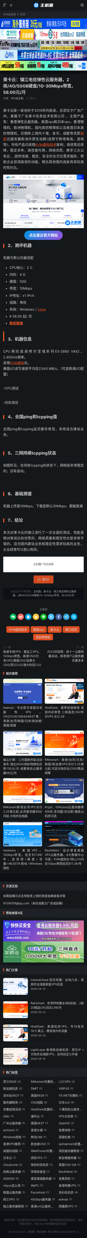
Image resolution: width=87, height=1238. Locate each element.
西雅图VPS (68, 1206)
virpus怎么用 (13, 1185)
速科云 (37, 1116)
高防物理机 (43, 637)
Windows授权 (14, 1137)
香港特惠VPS (69, 1185)
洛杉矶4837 (13, 1095)
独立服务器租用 (15, 1206)
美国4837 (39, 1123)
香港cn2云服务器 (43, 1206)
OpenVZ (66, 1123)
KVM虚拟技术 (45, 144)
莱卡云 (54, 629)
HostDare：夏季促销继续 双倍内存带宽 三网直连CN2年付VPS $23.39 (64, 712)
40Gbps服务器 (43, 1199)
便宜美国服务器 (43, 1178)
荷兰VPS (11, 1199)
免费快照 (67, 1130)
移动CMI (38, 1137)
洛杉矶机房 (68, 1192)
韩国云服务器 (14, 1192)
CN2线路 (39, 1102)
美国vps (38, 629)
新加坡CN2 (40, 1144)
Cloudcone (12, 1164)
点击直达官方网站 (43, 235)
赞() (31, 98)
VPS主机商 (68, 1116)
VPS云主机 (9, 14)
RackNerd (68, 1171)
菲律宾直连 (40, 1171)
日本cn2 (66, 1102)
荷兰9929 (12, 1081)
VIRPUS (66, 1088)
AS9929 (11, 1178)
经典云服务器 (14, 1171)
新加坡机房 (12, 1088)
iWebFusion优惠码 (43, 1151)
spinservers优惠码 (71, 1144)
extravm (11, 1130)
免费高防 (67, 1178)
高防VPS (39, 1158)
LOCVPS (67, 1081)
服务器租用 (12, 1102)
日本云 (9, 1158)
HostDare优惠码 (43, 1109)
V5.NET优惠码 (70, 1095)
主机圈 (43, 5)
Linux (42, 309)
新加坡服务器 (70, 1158)
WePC (37, 1185)
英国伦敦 (67, 1137)
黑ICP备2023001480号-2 (63, 1231)
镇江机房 (71, 629)
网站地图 (42, 1231)
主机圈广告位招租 (43, 564)
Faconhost (40, 1192)
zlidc (8, 1116)
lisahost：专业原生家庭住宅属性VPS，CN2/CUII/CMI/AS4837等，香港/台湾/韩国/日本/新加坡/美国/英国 (22, 716)
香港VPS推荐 (14, 1144)
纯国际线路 (12, 1151)
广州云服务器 (14, 1123)
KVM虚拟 (17, 363)
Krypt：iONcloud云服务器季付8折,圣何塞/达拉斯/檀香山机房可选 (64, 811)
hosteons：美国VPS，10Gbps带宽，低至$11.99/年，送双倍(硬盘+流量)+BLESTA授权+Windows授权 (22, 859)
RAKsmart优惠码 (43, 1081)
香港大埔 (39, 1130)
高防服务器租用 (71, 1151)
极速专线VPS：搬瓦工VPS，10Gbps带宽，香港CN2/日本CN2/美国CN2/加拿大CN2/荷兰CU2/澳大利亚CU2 (22, 658)
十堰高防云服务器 (71, 1109)
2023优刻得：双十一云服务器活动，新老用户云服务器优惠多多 (65, 656)
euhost (65, 1199)
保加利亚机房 (42, 1164)
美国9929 (39, 1095)
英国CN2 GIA (69, 1164)
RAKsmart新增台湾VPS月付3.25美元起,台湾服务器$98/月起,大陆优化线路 (22, 811)
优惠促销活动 (14, 1109)
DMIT (36, 1088)
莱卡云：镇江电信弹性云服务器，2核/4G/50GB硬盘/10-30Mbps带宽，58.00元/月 (39, 86)
